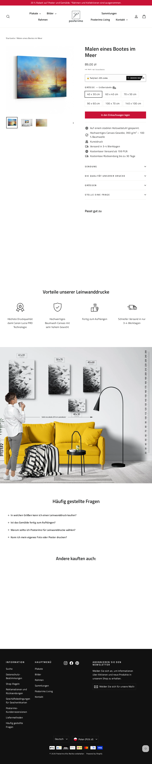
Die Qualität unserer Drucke (105, 175)
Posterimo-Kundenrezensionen (16, 710)
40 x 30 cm (93, 94)
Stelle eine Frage (97, 194)
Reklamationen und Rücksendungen (16, 691)
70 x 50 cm (130, 94)
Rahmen (43, 20)
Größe (98, 87)
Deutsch (59, 739)
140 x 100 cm (133, 103)
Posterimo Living (100, 20)
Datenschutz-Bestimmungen (14, 676)
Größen (91, 185)
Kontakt (120, 20)
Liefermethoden (14, 717)
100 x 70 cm (112, 103)
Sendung (91, 166)
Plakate (34, 13)
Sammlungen (109, 13)
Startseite (10, 38)
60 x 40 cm (111, 94)
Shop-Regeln (13, 684)
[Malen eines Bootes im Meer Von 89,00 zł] (92, 234)
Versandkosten (100, 69)
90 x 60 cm (93, 103)
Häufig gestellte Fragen (14, 725)
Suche (9, 669)
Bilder (50, 13)
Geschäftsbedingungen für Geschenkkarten (18, 700)
